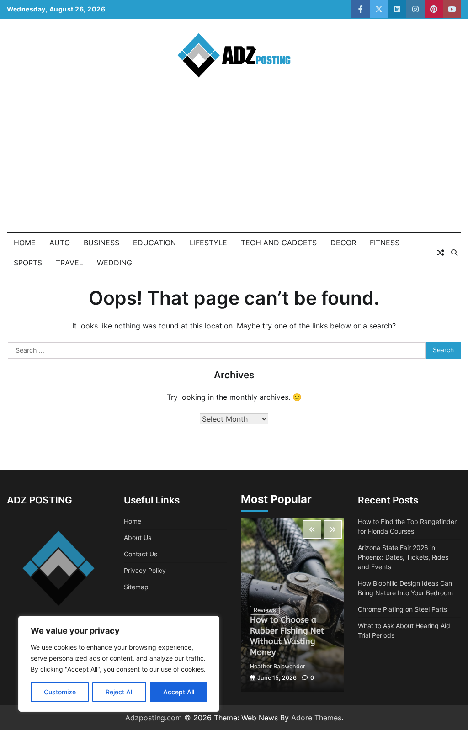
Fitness (384, 242)
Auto (59, 242)
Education (154, 242)
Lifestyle (208, 242)
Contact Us (140, 554)
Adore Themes (316, 717)
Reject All (119, 692)
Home (25, 242)
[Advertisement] (234, 163)
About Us (137, 537)
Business (101, 242)
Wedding (114, 262)
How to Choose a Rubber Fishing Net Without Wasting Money (287, 636)
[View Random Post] (440, 252)
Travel (69, 262)
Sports (28, 262)
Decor (343, 242)
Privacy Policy (145, 570)
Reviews (265, 610)
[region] (118, 664)
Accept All (178, 692)
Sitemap (136, 587)
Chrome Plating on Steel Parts (402, 609)
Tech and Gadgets (279, 242)
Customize (60, 692)
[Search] (454, 252)
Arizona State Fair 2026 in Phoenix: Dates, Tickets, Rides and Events (403, 557)
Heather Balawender (277, 666)
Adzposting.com (153, 717)
